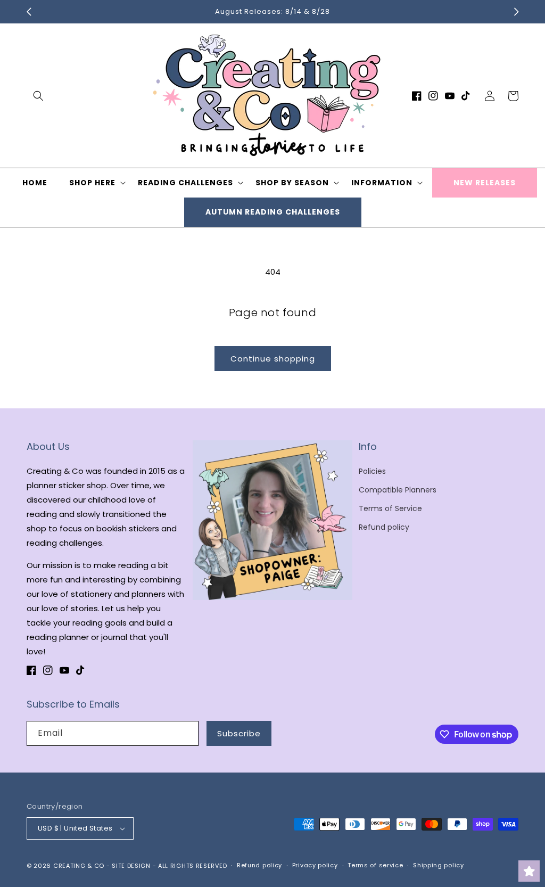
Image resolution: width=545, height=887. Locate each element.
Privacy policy (315, 865)
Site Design (131, 865)
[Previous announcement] (28, 11)
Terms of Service (390, 508)
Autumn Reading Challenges (272, 212)
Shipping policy (438, 865)
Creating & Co (78, 865)
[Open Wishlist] (529, 871)
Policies (372, 471)
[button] (38, 96)
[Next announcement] (516, 11)
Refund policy (384, 527)
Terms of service (375, 865)
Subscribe (239, 733)
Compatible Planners (397, 489)
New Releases (484, 182)
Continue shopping (272, 358)
